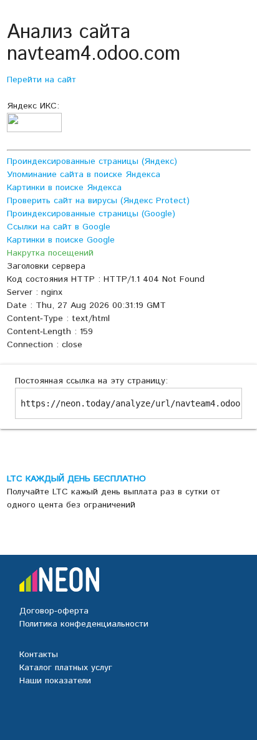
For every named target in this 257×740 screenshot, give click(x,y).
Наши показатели (55, 681)
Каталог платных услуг (65, 667)
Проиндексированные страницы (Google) (91, 214)
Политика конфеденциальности (83, 624)
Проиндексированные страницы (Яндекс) (92, 161)
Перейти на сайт (41, 80)
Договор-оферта (54, 611)
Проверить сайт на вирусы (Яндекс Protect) (98, 201)
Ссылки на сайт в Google (58, 227)
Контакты (38, 654)
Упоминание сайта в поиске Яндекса (83, 174)
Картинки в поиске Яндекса (64, 187)
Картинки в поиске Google (61, 240)
